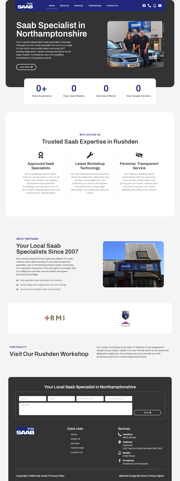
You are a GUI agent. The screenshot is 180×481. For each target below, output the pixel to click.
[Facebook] (144, 5)
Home (52, 5)
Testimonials (94, 5)
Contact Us (112, 5)
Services (78, 5)
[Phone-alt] (149, 5)
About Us (64, 5)
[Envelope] (159, 5)
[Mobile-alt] (154, 5)
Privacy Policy (56, 476)
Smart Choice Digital (152, 476)
